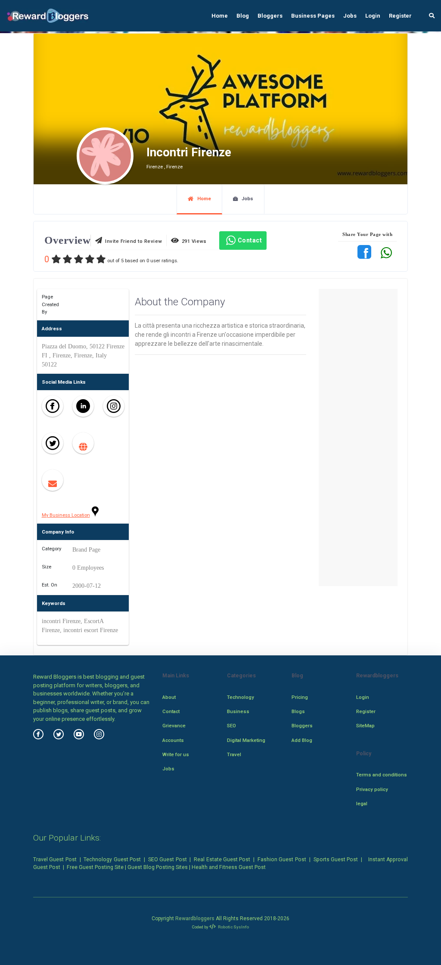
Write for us (175, 754)
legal (361, 804)
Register (400, 15)
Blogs (298, 711)
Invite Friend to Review (132, 241)
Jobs (350, 15)
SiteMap (365, 726)
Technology (240, 697)
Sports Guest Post (336, 859)
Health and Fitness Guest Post (229, 867)
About (169, 697)
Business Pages (313, 15)
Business (238, 711)
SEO (231, 726)
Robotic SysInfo (233, 927)
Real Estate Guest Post (222, 859)
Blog (242, 15)
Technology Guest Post (112, 859)
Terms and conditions (381, 775)
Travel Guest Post (55, 859)
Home (219, 15)
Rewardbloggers (194, 918)
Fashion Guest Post (282, 859)
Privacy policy (372, 789)
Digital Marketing (246, 740)
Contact (250, 240)
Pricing (300, 697)
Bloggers (270, 15)
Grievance (174, 726)
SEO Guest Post (167, 859)
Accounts (173, 740)
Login (372, 15)
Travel (234, 754)
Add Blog (302, 740)
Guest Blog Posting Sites (157, 867)
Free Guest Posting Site (95, 867)
